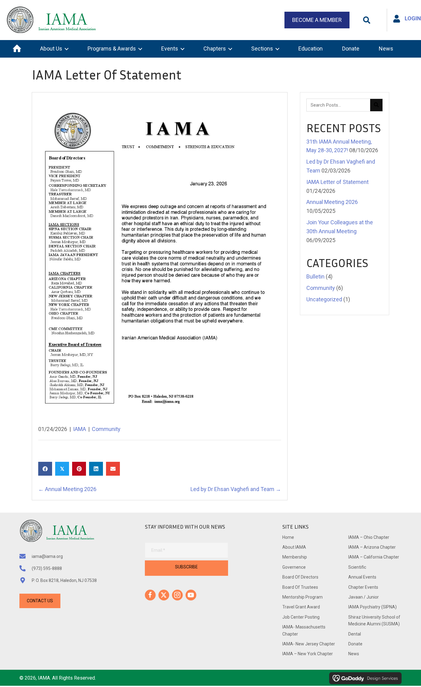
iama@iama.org (47, 556)
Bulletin (315, 276)
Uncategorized (324, 299)
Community (106, 429)
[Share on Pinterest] (79, 469)
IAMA (79, 429)
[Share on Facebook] (45, 469)
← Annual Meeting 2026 (67, 489)
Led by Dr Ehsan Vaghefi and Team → (235, 489)
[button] (367, 20)
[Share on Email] (113, 469)
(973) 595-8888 (47, 568)
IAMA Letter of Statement (337, 182)
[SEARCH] (376, 105)
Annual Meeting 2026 (332, 202)
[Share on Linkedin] (96, 469)
